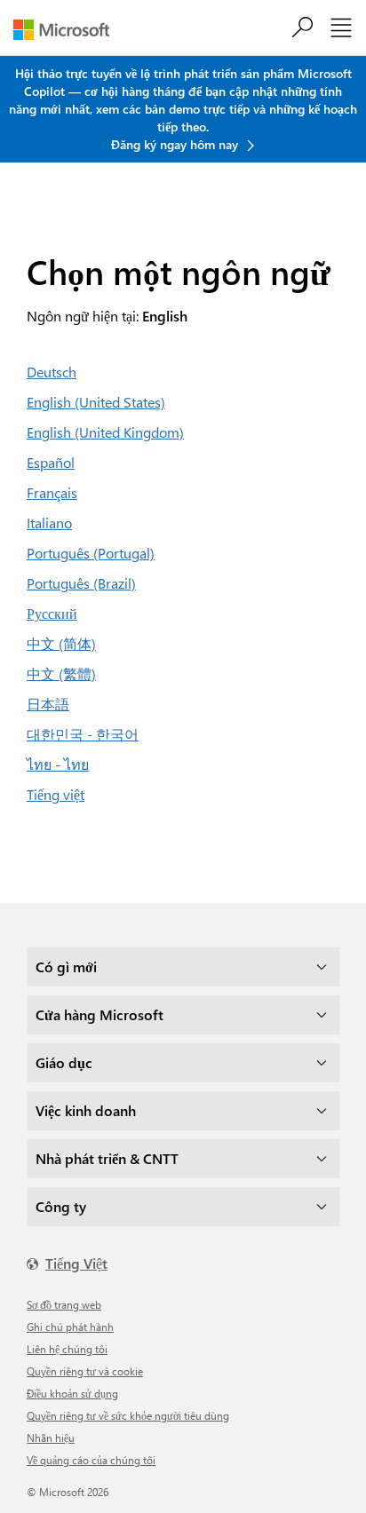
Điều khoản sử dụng (72, 1393)
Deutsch (51, 371)
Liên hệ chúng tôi (67, 1349)
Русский (52, 613)
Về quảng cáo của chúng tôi (91, 1460)
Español (51, 462)
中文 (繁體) (61, 673)
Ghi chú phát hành (70, 1326)
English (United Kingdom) (105, 432)
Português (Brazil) (81, 583)
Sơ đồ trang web (64, 1304)
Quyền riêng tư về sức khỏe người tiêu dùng (128, 1415)
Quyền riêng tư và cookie (85, 1371)
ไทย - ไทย (58, 764)
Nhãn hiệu (51, 1437)
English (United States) (96, 401)
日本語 (48, 703)
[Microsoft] (68, 29)
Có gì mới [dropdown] (66, 966)
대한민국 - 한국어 (83, 734)
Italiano (49, 522)
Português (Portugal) (91, 552)
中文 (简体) (61, 643)
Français (52, 492)
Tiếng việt (55, 794)
